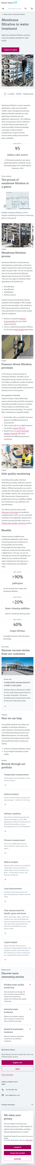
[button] (10, 49)
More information (7, 1075)
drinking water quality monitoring (14, 523)
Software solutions (12, 813)
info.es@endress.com (12, 1095)
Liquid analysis (10, 942)
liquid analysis (20, 329)
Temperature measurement (16, 774)
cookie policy (29, 1140)
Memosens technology (10, 512)
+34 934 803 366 (11, 1090)
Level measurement (13, 888)
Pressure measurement (14, 840)
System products (11, 794)
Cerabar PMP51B (18, 428)
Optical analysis (11, 862)
